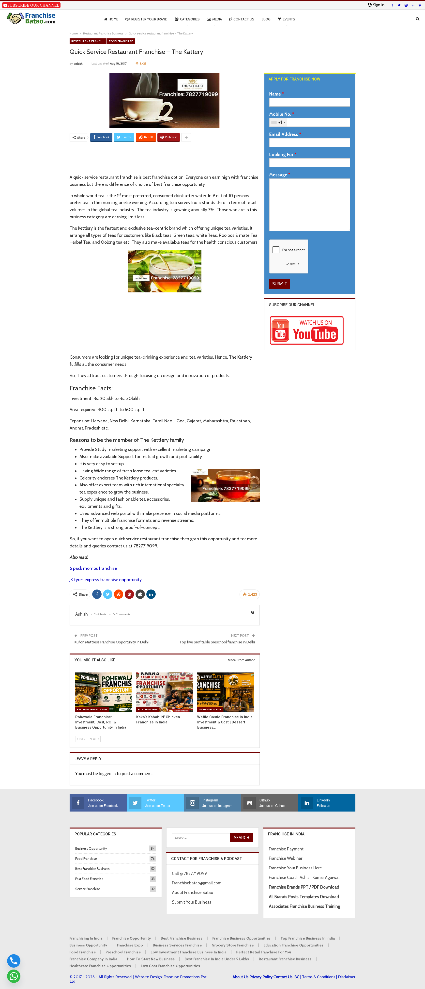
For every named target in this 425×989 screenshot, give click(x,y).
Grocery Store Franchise (233, 945)
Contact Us (243, 19)
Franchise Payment (286, 848)
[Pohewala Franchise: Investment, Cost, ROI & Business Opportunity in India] (103, 692)
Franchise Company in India (93, 959)
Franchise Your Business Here (296, 867)
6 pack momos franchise (93, 568)
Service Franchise (87, 889)
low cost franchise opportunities (170, 966)
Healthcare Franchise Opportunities (100, 966)
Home (113, 19)
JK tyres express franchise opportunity (106, 579)
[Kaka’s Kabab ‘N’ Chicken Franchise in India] (164, 692)
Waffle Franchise (210, 709)
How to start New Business (151, 959)
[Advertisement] (164, 157)
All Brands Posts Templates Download (304, 896)
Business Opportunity (91, 848)
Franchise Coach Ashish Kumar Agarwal (304, 877)
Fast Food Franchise (89, 879)
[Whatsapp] (13, 976)
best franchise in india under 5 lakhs (217, 959)
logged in (107, 773)
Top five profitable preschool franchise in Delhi (217, 642)
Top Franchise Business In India (308, 938)
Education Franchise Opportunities (294, 945)
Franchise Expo (130, 945)
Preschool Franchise (123, 952)
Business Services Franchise (177, 945)
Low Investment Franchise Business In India (189, 952)
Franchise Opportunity (131, 938)
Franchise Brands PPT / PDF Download (304, 887)
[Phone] (13, 961)
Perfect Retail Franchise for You (263, 952)
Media (217, 19)
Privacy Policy (261, 976)
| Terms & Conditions (317, 976)
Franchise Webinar (285, 858)
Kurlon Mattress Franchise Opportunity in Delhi (112, 642)
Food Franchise (121, 41)
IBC (296, 976)
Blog (266, 19)
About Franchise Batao (192, 892)
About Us (240, 976)
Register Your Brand (149, 19)
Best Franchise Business (92, 709)
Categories (190, 19)
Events (289, 19)
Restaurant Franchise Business (88, 41)
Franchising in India (86, 938)
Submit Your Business (191, 902)
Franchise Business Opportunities (241, 938)
